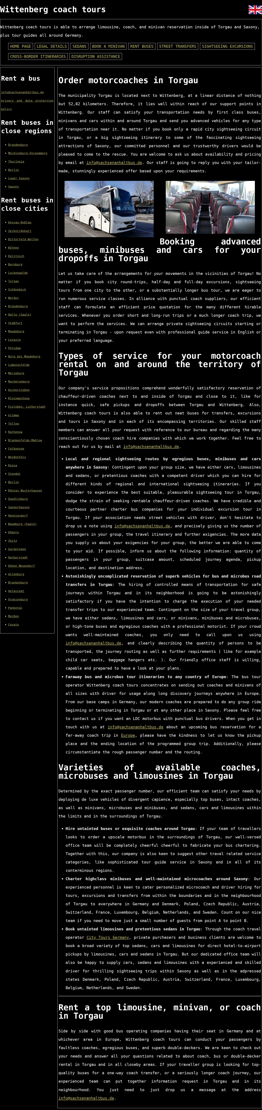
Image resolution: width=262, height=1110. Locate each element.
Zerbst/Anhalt (19, 231)
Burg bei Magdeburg (24, 356)
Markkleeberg (19, 381)
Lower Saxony (19, 178)
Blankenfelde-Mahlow (25, 440)
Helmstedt (16, 591)
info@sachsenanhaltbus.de (22, 92)
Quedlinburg (18, 499)
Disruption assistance (95, 56)
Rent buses (141, 46)
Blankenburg (18, 582)
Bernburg (15, 264)
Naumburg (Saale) (22, 524)
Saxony (13, 186)
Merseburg (16, 373)
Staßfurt (15, 323)
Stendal (14, 474)
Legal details (52, 46)
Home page (20, 46)
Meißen (13, 616)
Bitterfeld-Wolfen (23, 239)
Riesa (12, 465)
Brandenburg (18, 145)
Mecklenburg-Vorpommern (27, 153)
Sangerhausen (19, 507)
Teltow (13, 423)
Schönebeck (17, 289)
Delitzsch (16, 256)
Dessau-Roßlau (19, 222)
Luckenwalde (18, 273)
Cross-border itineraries (38, 56)
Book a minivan (108, 46)
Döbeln (13, 532)
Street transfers (177, 46)
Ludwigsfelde (19, 365)
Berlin (13, 170)
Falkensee (16, 448)
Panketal (15, 608)
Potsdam (14, 348)
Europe (128, 735)
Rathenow (15, 432)
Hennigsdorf (18, 515)
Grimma (13, 415)
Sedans (79, 46)
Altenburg (16, 574)
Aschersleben (19, 390)
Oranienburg (18, 599)
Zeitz (12, 540)
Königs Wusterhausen (25, 490)
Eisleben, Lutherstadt (27, 406)
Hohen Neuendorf (21, 566)
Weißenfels (17, 457)
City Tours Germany (108, 937)
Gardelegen (17, 549)
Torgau (13, 281)
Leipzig (14, 339)
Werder (13, 298)
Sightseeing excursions (227, 46)
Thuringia (16, 161)
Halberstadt (18, 557)
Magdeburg (16, 331)
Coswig (13, 624)
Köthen (13, 247)
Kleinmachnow (19, 398)
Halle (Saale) (19, 314)
